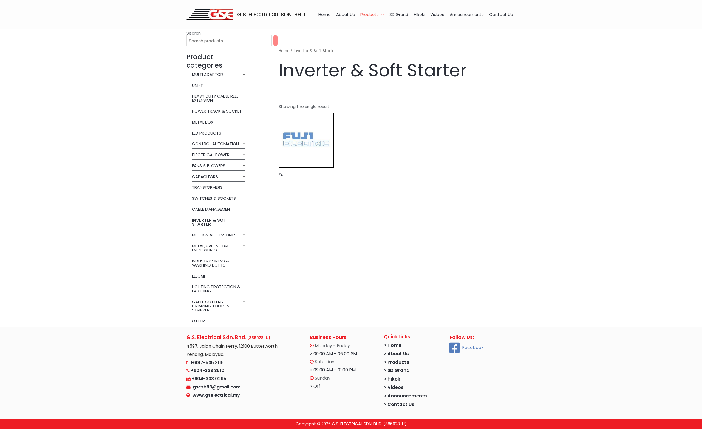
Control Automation (215, 144)
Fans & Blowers (208, 165)
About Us (345, 14)
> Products (396, 362)
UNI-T (197, 85)
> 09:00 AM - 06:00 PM (333, 354)
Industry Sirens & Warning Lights (210, 263)
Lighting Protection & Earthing (216, 289)
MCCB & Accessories (214, 235)
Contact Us (501, 14)
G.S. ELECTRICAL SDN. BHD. (271, 14)
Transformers (207, 187)
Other (198, 321)
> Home (392, 345)
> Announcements (405, 396)
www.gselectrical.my (216, 395)
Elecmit (199, 276)
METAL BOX (202, 122)
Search (193, 33)
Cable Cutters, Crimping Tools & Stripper (211, 306)
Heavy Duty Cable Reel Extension (215, 98)
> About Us (396, 354)
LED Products (206, 133)
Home (324, 14)
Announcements (467, 14)
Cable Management (212, 209)
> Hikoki (392, 379)
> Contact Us (399, 404)
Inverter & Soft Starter (210, 222)
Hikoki (419, 14)
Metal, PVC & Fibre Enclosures (210, 248)
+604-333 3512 (207, 370)
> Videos (394, 387)
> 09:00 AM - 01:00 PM (333, 370)
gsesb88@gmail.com (215, 387)
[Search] (275, 40)
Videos (437, 14)
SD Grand (398, 14)
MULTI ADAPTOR (207, 74)
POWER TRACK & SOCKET (217, 111)
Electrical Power (211, 155)
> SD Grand (397, 370)
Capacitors (205, 176)
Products (369, 14)
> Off (315, 386)
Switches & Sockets (214, 198)
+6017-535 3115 (207, 362)
